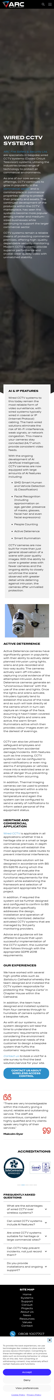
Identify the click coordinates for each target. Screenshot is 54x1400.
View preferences (27, 1388)
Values (27, 1322)
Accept (27, 1372)
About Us (27, 1311)
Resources (27, 1318)
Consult (27, 1304)
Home (27, 1294)
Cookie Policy (18, 1395)
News (27, 1315)
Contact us (11, 1056)
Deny (27, 1380)
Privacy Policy (34, 1395)
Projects (27, 1308)
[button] (49, 1340)
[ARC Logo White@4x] (13, 4)
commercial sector (16, 188)
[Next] (49, 1168)
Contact (27, 1325)
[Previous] (5, 1168)
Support (27, 1301)
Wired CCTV (11, 833)
